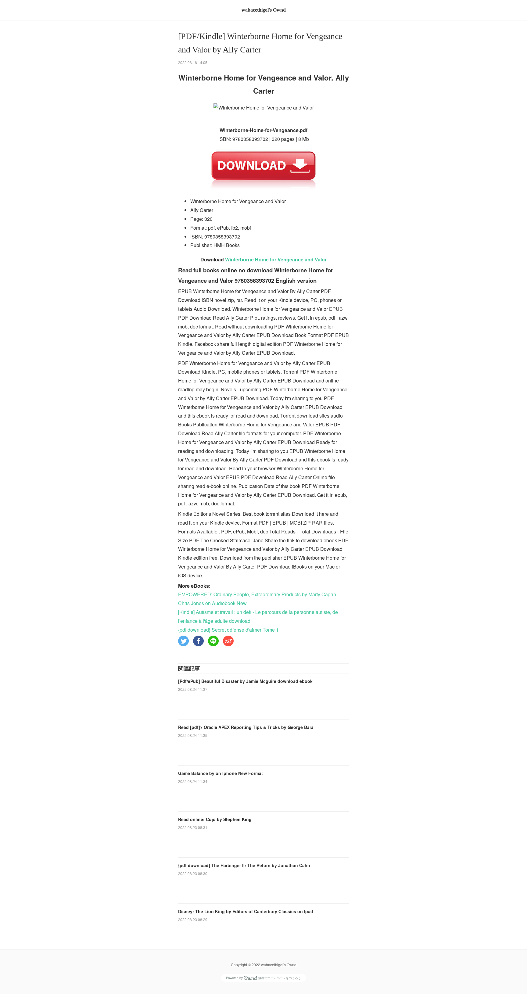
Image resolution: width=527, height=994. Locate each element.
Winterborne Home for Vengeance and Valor (276, 259)
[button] (183, 641)
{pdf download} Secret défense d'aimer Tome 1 (228, 629)
